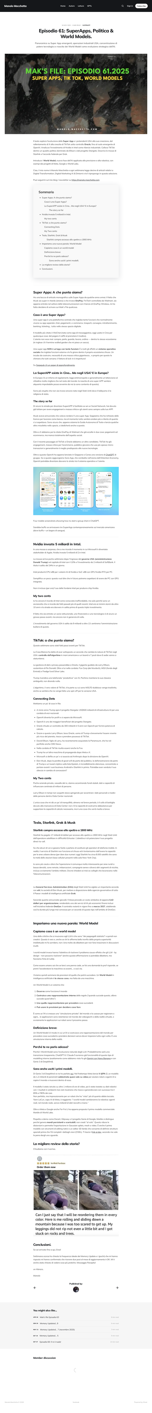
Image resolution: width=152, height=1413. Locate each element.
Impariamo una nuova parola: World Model (61, 243)
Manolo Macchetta (15, 6)
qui (72, 1073)
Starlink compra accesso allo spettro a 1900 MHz (69, 239)
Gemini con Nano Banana (99, 1058)
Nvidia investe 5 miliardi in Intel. (56, 214)
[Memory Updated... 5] (76, 1336)
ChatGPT (110, 454)
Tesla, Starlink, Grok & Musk (54, 235)
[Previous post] (34, 1288)
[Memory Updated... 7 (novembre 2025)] (76, 1330)
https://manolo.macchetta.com (86, 180)
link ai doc (96, 1132)
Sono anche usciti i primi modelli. (64, 260)
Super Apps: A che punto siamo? (57, 197)
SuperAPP (86, 25)
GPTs (89, 6)
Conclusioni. (47, 269)
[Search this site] (122, 6)
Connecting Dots (52, 227)
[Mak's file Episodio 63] (76, 1317)
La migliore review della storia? (56, 264)
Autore (72, 6)
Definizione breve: (52, 252)
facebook (76, 1402)
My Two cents (50, 231)
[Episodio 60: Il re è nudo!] (76, 1342)
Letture (81, 6)
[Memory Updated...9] (76, 1323)
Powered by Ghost (140, 1402)
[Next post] (117, 1288)
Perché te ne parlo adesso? (56, 256)
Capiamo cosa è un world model (59, 248)
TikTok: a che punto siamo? (54, 222)
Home (62, 6)
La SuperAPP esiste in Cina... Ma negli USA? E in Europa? (70, 206)
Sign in (130, 6)
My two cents (50, 218)
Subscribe (141, 6)
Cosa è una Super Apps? (55, 201)
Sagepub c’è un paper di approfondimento (55, 365)
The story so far (56, 210)
